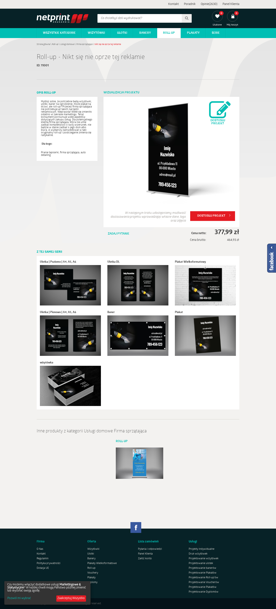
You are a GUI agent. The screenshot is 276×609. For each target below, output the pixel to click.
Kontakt (173, 4)
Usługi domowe (67, 44)
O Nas (40, 549)
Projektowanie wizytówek (203, 558)
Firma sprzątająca (84, 44)
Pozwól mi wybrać (19, 598)
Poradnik (190, 4)
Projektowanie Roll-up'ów (203, 577)
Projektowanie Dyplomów (203, 592)
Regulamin (43, 558)
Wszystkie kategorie (59, 33)
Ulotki (122, 33)
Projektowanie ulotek (201, 563)
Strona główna (43, 44)
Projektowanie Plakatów (202, 573)
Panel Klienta (231, 4)
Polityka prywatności (48, 563)
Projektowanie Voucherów (204, 582)
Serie (216, 33)
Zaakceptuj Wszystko (71, 598)
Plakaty (193, 33)
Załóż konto (145, 558)
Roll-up (169, 33)
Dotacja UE (43, 568)
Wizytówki (96, 33)
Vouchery (92, 573)
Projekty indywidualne (201, 549)
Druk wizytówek (198, 554)
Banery (145, 33)
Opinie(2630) (209, 4)
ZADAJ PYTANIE (118, 233)
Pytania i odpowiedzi (150, 549)
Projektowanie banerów (202, 568)
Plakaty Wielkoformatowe (102, 563)
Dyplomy (92, 582)
